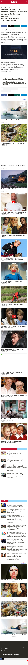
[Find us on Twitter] (2, 650)
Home (2, 7)
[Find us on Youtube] (4, 650)
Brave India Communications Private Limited (11, 653)
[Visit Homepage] (14, 2)
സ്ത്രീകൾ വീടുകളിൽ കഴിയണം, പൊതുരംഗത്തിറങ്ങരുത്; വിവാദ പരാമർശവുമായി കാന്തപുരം (15, 461)
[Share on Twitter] (11, 26)
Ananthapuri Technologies (13, 654)
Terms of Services (4, 648)
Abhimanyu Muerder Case (12, 89)
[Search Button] (26, 1)
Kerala (8, 7)
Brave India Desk (5, 23)
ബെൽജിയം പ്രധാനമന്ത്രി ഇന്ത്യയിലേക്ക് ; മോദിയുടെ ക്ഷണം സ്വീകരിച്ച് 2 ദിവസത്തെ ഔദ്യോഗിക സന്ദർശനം (17, 505)
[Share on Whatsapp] (17, 26)
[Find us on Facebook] (1, 650)
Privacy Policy (20, 647)
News (5, 7)
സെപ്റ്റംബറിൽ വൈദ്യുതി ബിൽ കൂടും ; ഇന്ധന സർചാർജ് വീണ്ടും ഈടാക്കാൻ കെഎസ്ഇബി (16, 511)
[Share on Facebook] (4, 26)
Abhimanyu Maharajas (6, 91)
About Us (7, 647)
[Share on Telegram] (24, 26)
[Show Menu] (1, 2)
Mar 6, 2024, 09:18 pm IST (17, 23)
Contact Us (13, 647)
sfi (4, 89)
